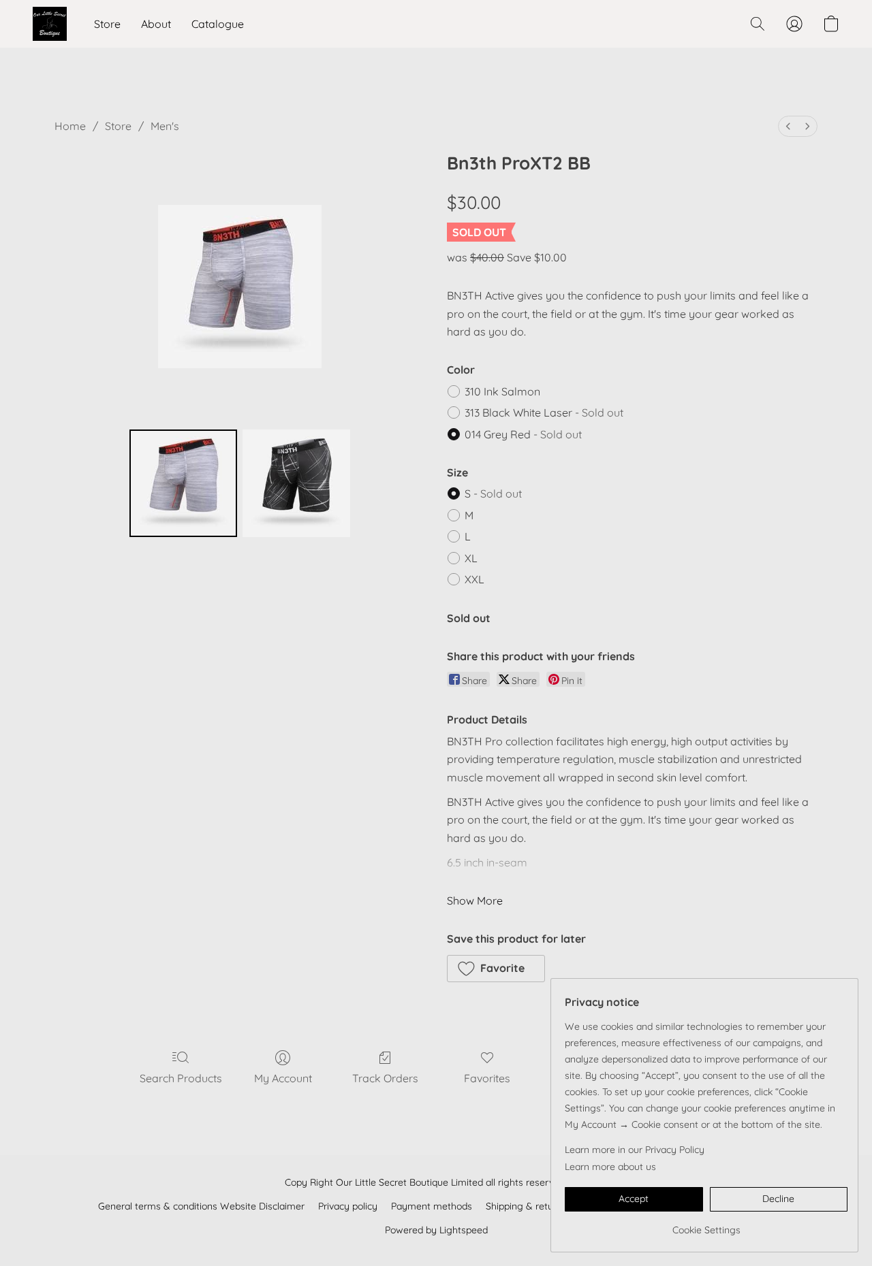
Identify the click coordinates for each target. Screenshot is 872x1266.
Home (70, 126)
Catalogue (217, 24)
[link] (706, 1225)
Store (107, 24)
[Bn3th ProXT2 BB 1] (296, 483)
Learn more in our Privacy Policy (634, 1149)
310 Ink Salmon (502, 391)
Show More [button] (475, 900)
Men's (165, 126)
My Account (283, 1078)
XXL (474, 579)
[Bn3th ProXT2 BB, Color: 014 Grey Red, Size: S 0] (183, 483)
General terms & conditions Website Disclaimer (201, 1206)
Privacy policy (347, 1206)
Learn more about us (610, 1166)
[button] (50, 24)
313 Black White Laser (544, 412)
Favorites (487, 1078)
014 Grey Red (523, 434)
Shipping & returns (526, 1206)
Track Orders (385, 1078)
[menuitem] (788, 126)
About (156, 24)
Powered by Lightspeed (436, 1230)
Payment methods (431, 1206)
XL (471, 558)
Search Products (181, 1078)
